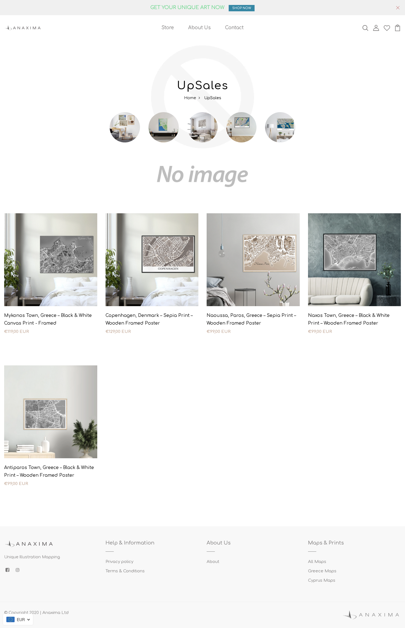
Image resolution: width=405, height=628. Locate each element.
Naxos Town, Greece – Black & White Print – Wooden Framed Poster (349, 319)
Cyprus (163, 150)
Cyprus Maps (321, 580)
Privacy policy (119, 561)
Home (190, 98)
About (213, 561)
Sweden (280, 150)
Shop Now (241, 8)
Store (167, 27)
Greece (202, 150)
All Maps (317, 561)
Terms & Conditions (125, 571)
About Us (199, 27)
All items (125, 150)
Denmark (241, 150)
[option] (125, 132)
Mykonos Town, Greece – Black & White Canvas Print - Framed (48, 319)
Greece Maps (322, 571)
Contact (234, 27)
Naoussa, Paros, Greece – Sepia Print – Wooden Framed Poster (251, 319)
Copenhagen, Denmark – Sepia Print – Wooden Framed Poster (149, 319)
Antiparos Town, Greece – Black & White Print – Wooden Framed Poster (49, 471)
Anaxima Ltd (55, 612)
